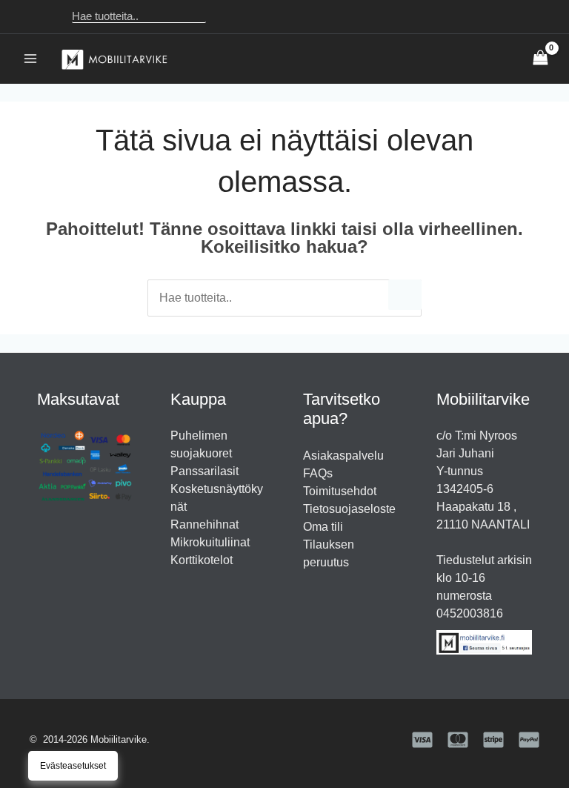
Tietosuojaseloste (349, 509)
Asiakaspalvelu (343, 455)
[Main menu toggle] (30, 58)
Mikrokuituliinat (210, 542)
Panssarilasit (204, 471)
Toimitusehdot (339, 491)
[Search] (226, 16)
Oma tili (323, 526)
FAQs (318, 473)
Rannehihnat (204, 524)
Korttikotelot (201, 560)
